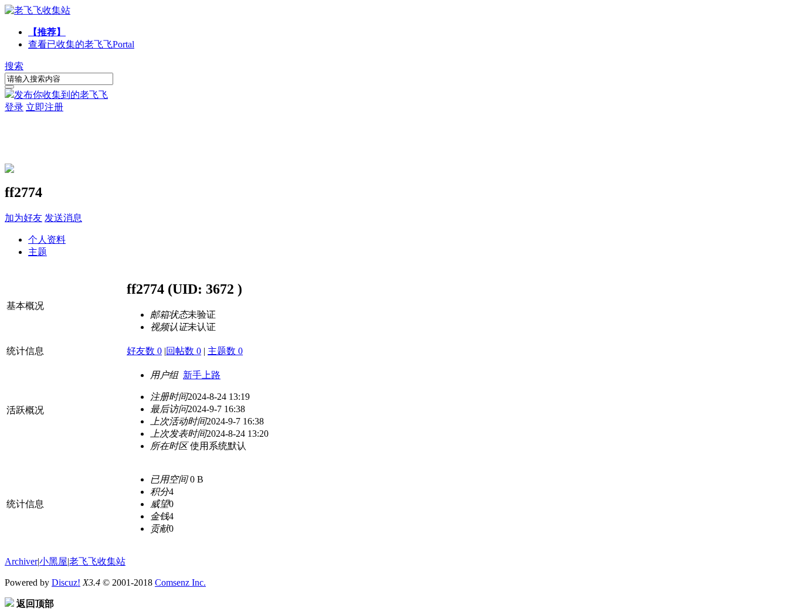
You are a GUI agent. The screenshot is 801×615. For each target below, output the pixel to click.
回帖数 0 (183, 351)
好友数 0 (144, 351)
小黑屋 (53, 561)
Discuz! (66, 582)
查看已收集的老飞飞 (81, 44)
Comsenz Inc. (180, 582)
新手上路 (201, 375)
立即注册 (44, 107)
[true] (9, 87)
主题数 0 (225, 351)
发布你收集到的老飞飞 (61, 95)
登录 (14, 107)
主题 (37, 252)
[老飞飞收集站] (37, 10)
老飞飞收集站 (97, 561)
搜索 (14, 66)
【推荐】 (47, 32)
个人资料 (47, 239)
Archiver (21, 561)
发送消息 (63, 218)
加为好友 (23, 218)
